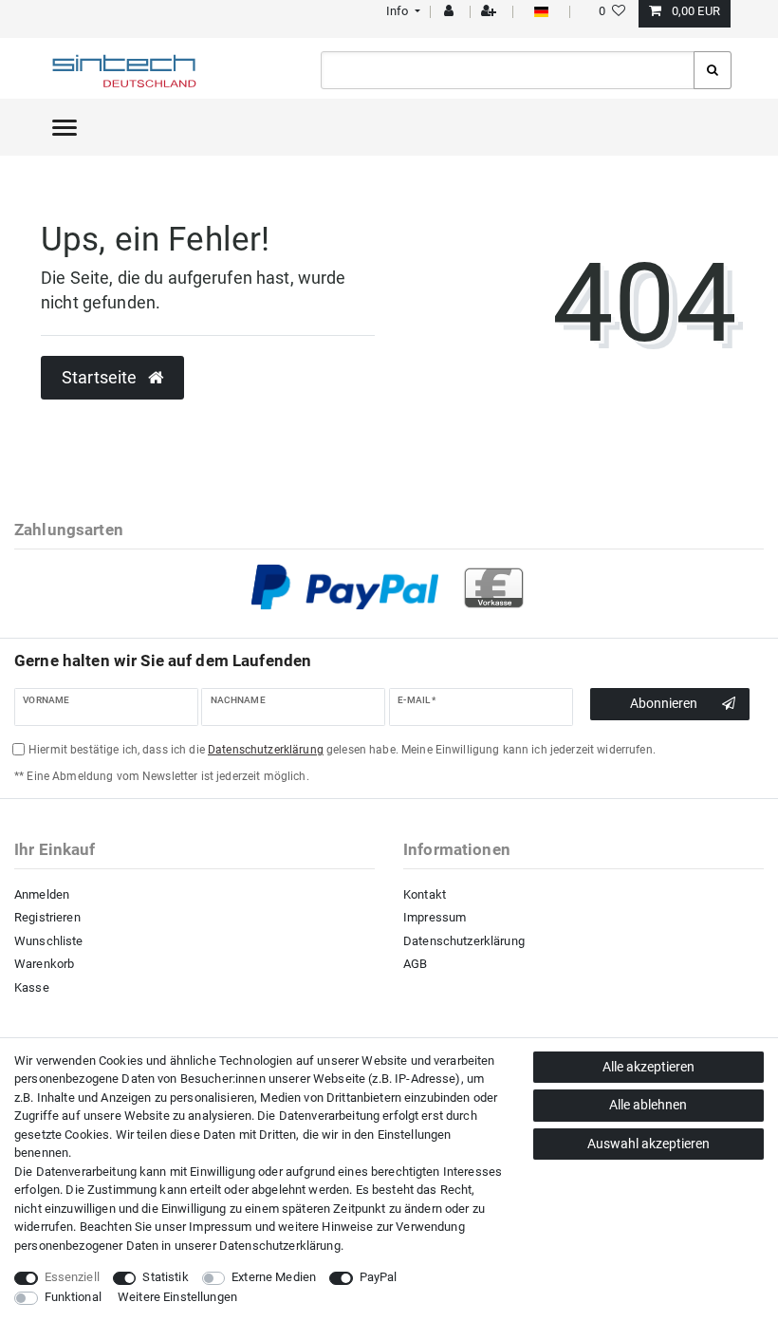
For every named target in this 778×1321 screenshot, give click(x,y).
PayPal (379, 1277)
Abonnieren (663, 703)
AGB (415, 964)
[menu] (64, 127)
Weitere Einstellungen (177, 1297)
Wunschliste (48, 941)
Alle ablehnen (648, 1104)
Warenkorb (44, 964)
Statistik (165, 1277)
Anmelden (41, 894)
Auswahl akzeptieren (648, 1143)
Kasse (31, 987)
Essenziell (72, 1277)
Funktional (73, 1297)
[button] (400, 11)
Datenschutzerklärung (464, 941)
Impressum (434, 917)
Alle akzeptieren (648, 1066)
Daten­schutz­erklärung (280, 1245)
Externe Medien (274, 1277)
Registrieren (47, 917)
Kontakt (424, 894)
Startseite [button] (101, 377)
